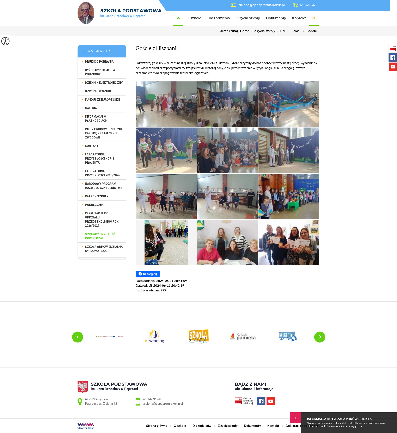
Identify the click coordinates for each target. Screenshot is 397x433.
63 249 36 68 (309, 5)
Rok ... (295, 31)
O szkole (194, 18)
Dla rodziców (219, 18)
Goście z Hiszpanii (157, 48)
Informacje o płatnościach (96, 118)
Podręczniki (94, 204)
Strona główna (178, 18)
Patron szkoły (96, 196)
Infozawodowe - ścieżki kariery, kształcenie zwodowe (103, 133)
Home (244, 31)
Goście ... (311, 31)
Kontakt (299, 18)
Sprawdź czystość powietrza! (100, 236)
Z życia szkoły (248, 18)
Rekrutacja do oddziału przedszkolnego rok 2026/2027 (101, 219)
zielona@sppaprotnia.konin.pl (261, 5)
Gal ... (282, 31)
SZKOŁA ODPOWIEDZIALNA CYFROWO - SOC (104, 249)
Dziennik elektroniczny (104, 82)
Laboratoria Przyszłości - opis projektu (99, 158)
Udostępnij (150, 274)
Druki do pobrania (99, 61)
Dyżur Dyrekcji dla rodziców (100, 72)
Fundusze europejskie (102, 99)
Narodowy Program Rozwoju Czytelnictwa (103, 186)
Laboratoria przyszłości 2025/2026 (102, 173)
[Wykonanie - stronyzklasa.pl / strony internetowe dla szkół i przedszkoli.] (86, 426)
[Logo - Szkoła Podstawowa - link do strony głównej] (120, 13)
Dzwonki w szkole (99, 91)
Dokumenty (276, 18)
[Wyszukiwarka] (314, 18)
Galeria (91, 108)
